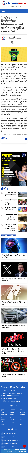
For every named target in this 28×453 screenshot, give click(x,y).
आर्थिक (2, 422)
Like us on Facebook (10, 433)
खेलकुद (12, 412)
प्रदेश (2, 417)
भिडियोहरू (22, 415)
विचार (21, 417)
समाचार (3, 412)
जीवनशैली (12, 419)
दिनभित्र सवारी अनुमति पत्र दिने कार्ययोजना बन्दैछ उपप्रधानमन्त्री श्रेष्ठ (10, 228)
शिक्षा (21, 424)
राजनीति (3, 419)
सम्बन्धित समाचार (8, 235)
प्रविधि (11, 417)
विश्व (21, 422)
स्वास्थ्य (11, 415)
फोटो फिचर (22, 412)
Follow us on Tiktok (9, 447)
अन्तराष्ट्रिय (12, 410)
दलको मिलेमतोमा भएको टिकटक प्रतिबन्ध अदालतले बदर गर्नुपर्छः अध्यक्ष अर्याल (13, 351)
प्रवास (21, 410)
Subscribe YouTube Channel (12, 440)
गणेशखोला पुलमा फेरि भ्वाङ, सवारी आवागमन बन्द (11, 218)
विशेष (21, 419)
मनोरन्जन (3, 424)
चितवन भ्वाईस (12, 37)
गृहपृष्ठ (2, 410)
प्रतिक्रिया (4, 139)
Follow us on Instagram (10, 443)
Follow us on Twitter (10, 437)
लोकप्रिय (4, 189)
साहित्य (12, 422)
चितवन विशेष (4, 415)
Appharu (23, 451)
